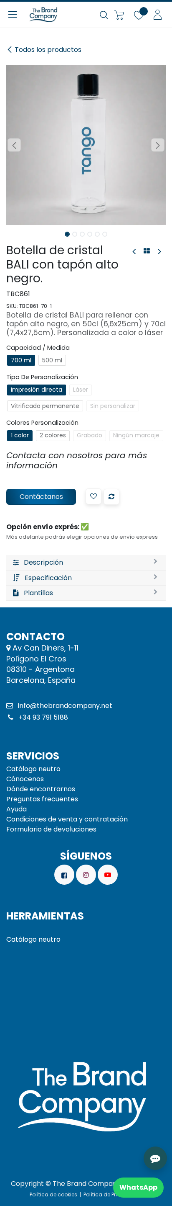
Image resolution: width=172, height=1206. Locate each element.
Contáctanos (41, 496)
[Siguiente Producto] (159, 251)
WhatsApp (138, 1187)
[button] (14, 145)
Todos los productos (48, 49)
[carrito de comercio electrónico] (119, 15)
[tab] (86, 562)
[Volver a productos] (146, 251)
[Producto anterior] (135, 251)
